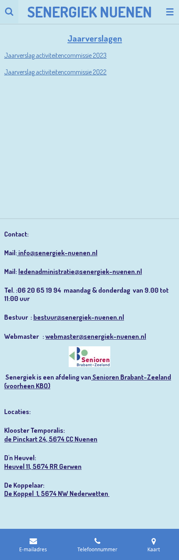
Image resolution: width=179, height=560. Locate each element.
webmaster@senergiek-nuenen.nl (95, 336)
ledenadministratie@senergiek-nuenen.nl (80, 271)
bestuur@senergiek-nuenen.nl (78, 317)
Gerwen (70, 466)
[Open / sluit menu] (170, 11)
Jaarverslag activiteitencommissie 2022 (55, 72)
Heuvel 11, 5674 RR (31, 466)
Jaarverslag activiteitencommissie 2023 (55, 55)
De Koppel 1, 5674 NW (37, 493)
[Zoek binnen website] (9, 11)
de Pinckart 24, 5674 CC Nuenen (50, 438)
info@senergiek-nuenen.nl (57, 252)
